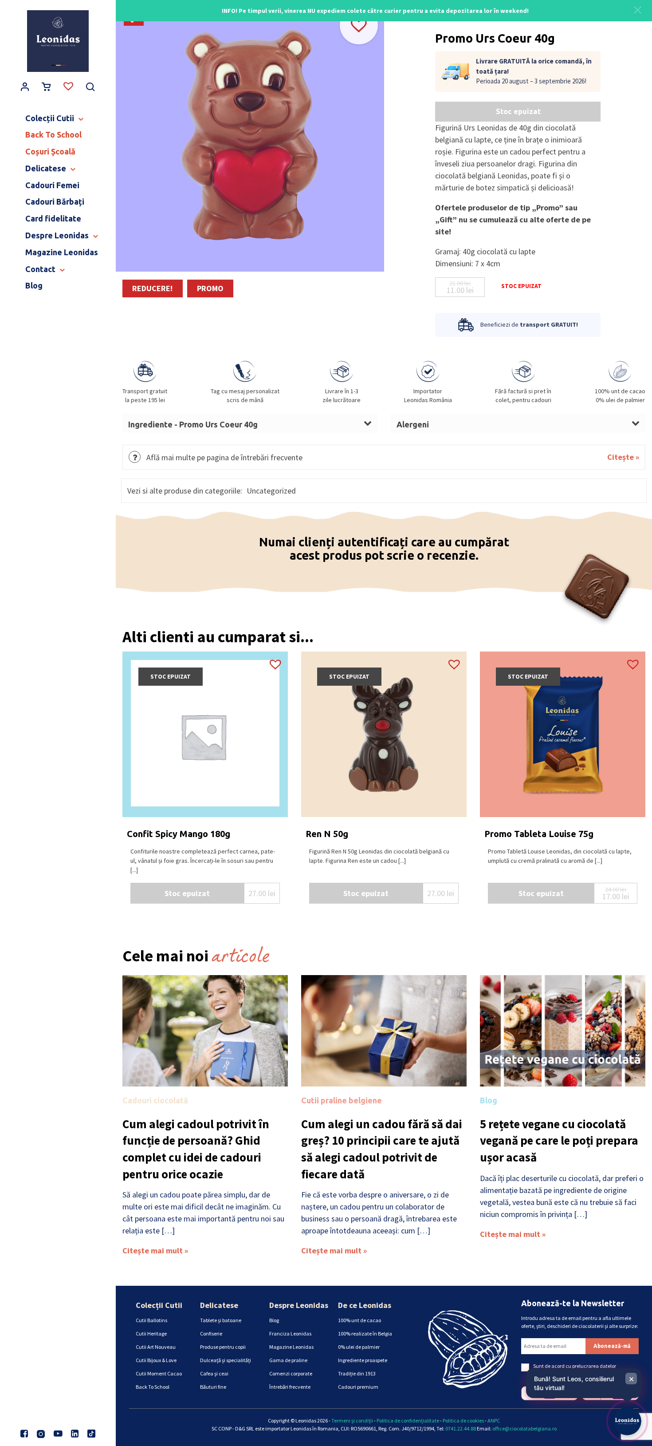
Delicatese (219, 1305)
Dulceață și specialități (225, 1360)
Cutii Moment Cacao (159, 1373)
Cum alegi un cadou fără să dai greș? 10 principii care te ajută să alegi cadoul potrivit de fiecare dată (381, 1148)
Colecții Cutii (159, 1305)
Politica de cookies (463, 1420)
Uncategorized (271, 490)
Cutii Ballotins (151, 1320)
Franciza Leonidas (290, 1333)
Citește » (623, 457)
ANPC (493, 1420)
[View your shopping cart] (46, 88)
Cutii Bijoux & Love (156, 1360)
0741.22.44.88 (460, 1428)
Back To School (152, 1386)
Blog (488, 1100)
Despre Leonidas (298, 1305)
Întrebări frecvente (289, 1386)
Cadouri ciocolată (155, 1100)
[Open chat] (627, 1421)
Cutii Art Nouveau (156, 1346)
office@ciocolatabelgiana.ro (524, 1428)
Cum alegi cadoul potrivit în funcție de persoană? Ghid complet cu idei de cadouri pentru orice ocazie (195, 1148)
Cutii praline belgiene (341, 1100)
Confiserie (211, 1333)
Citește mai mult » (155, 1250)
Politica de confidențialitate (408, 1420)
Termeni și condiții (352, 1420)
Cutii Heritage (151, 1333)
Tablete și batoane (220, 1320)
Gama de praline (288, 1360)
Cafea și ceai (214, 1373)
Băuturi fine (213, 1386)
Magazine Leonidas (291, 1346)
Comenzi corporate (290, 1373)
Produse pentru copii (223, 1346)
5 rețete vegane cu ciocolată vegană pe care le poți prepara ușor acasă (559, 1140)
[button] (637, 8)
